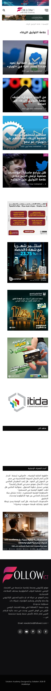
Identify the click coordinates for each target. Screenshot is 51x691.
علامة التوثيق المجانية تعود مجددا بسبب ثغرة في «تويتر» (26, 64)
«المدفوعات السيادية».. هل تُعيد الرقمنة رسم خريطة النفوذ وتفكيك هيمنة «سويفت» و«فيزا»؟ (26, 503)
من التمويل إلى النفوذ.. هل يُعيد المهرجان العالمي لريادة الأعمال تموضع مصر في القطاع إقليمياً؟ (27, 483)
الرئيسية (45, 24)
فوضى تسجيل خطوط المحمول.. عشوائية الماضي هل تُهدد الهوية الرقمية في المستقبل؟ (26, 488)
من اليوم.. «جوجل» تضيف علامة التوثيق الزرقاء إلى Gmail (29, 100)
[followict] (25, 10)
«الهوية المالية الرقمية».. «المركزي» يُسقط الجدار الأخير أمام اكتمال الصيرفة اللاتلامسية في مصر (27, 477)
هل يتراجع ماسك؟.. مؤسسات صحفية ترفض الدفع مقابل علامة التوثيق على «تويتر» (27, 176)
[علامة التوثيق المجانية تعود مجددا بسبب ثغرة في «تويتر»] (25, 57)
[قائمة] (46, 10)
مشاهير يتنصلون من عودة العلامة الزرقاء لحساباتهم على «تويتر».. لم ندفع (26, 138)
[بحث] (4, 10)
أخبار (45, 41)
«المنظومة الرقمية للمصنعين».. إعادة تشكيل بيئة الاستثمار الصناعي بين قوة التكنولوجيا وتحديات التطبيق (27, 495)
